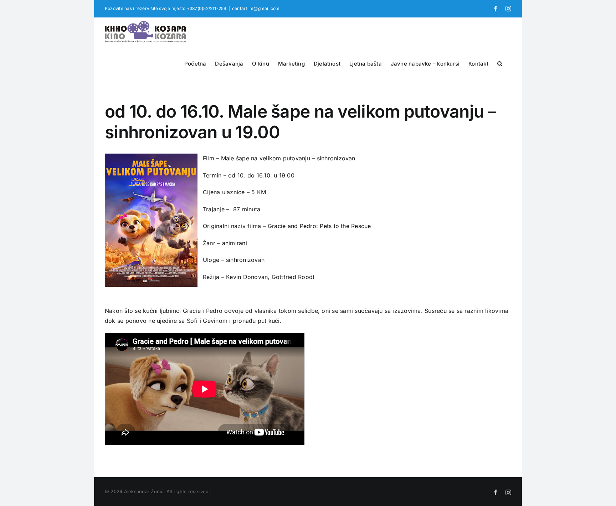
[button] (499, 62)
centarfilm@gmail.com (256, 8)
